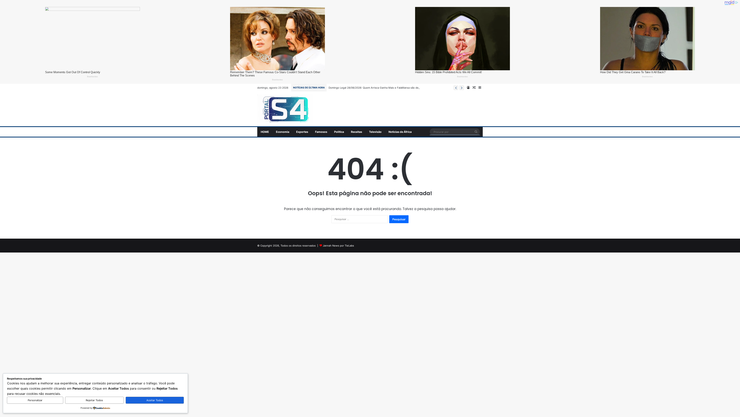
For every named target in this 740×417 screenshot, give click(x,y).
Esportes (302, 131)
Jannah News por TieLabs (338, 245)
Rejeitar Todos (94, 400)
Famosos (321, 131)
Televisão (375, 131)
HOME (265, 131)
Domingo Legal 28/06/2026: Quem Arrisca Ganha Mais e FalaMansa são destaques (378, 87)
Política (339, 131)
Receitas (356, 131)
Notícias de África (400, 131)
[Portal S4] (285, 108)
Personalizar (35, 400)
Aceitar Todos (154, 400)
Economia (282, 131)
